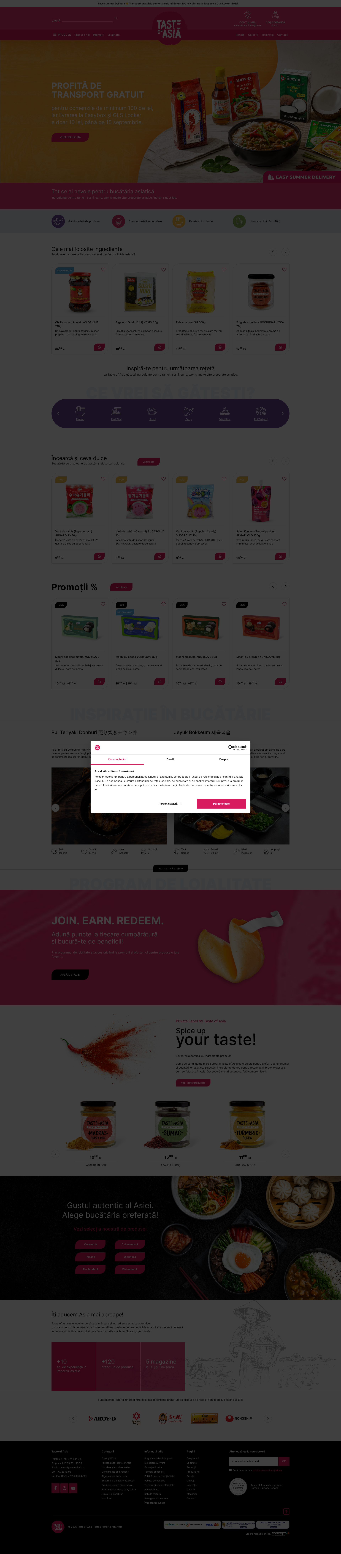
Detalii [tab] (171, 759)
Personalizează (168, 803)
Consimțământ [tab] (117, 759)
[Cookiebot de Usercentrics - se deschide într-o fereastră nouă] (231, 747)
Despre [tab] (223, 759)
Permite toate (221, 803)
